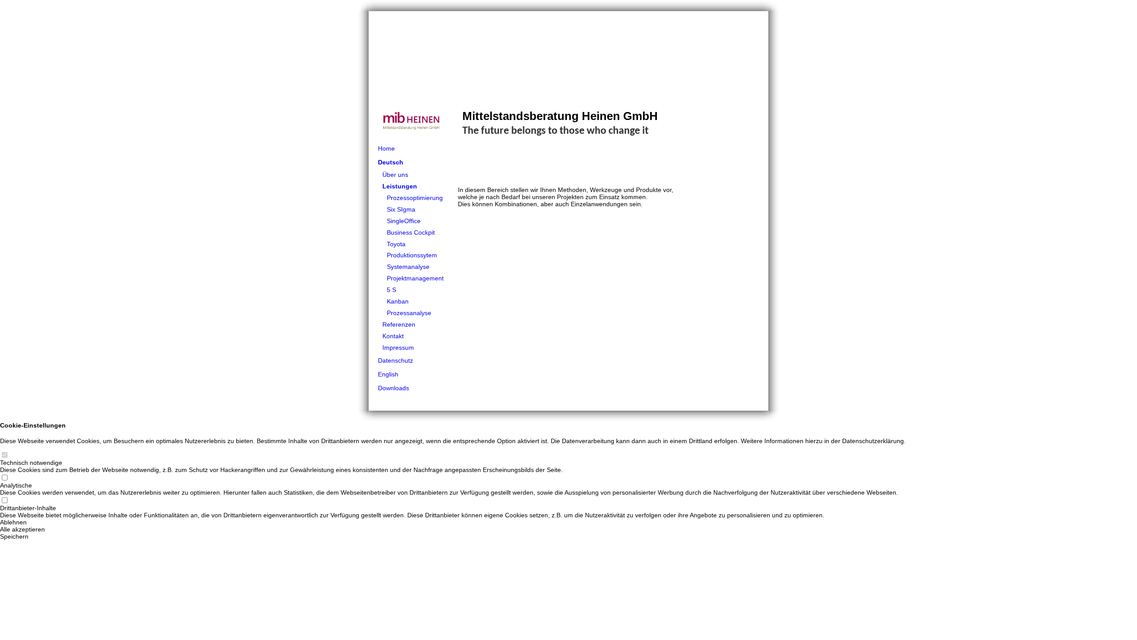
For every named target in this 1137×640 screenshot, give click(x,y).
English (388, 374)
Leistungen (399, 186)
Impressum (398, 347)
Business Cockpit (411, 232)
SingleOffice (404, 220)
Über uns (395, 174)
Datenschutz (395, 360)
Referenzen (398, 324)
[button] (453, 522)
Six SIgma (401, 209)
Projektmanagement (415, 278)
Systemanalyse (408, 266)
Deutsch (390, 162)
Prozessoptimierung (415, 197)
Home (386, 148)
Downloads (393, 388)
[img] (568, 76)
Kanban (398, 301)
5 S (391, 289)
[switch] (4, 455)
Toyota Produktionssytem (412, 249)
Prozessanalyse (409, 312)
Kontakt (393, 336)
